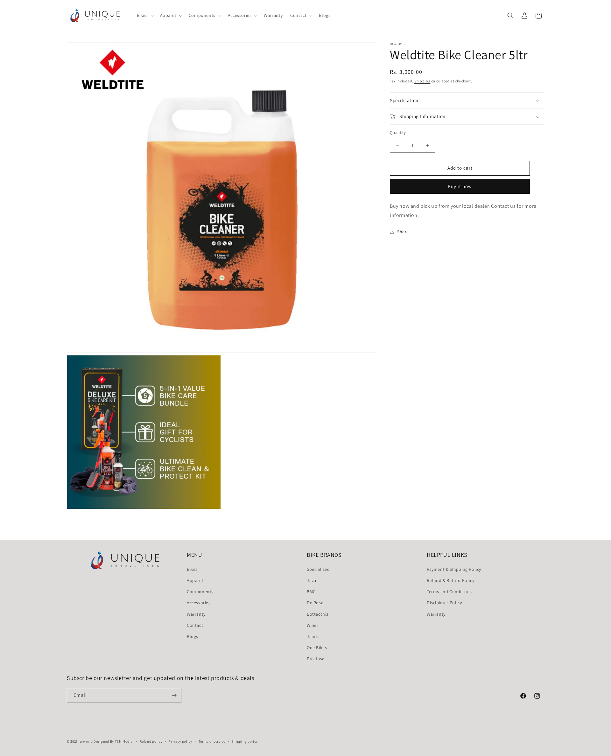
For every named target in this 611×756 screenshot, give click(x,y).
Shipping (422, 81)
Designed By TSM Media (113, 741)
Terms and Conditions (449, 591)
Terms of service (212, 741)
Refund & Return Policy (450, 580)
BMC (311, 591)
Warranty (196, 614)
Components (200, 591)
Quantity (398, 133)
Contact (195, 625)
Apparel (195, 580)
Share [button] (403, 231)
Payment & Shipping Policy (454, 569)
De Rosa (315, 603)
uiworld (86, 741)
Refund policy (151, 741)
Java (311, 580)
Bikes (192, 569)
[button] (144, 15)
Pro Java (316, 659)
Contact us (503, 206)
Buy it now (460, 186)
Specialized (318, 569)
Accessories (199, 603)
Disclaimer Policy (444, 603)
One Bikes (317, 647)
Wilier (313, 625)
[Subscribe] (174, 695)
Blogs (192, 636)
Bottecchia (318, 614)
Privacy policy (180, 741)
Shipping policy (245, 741)
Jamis (313, 636)
